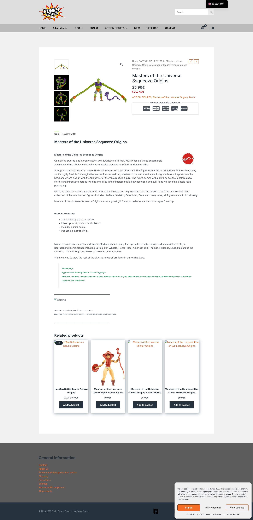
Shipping (43, 476)
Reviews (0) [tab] (69, 133)
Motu (162, 61)
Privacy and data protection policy (58, 472)
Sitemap (43, 483)
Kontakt (236, 514)
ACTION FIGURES (149, 61)
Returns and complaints (51, 487)
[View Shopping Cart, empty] (203, 28)
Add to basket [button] (71, 404)
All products (45, 491)
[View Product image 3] (61, 98)
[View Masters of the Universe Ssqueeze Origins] (61, 67)
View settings (237, 507)
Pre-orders (45, 480)
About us (43, 468)
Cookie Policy (192, 514)
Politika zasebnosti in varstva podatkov (215, 514)
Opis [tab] (56, 133)
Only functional (213, 507)
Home (135, 61)
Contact (43, 464)
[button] (81, 28)
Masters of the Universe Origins (170, 97)
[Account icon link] (213, 28)
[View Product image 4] (61, 114)
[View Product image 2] (61, 83)
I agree (188, 507)
